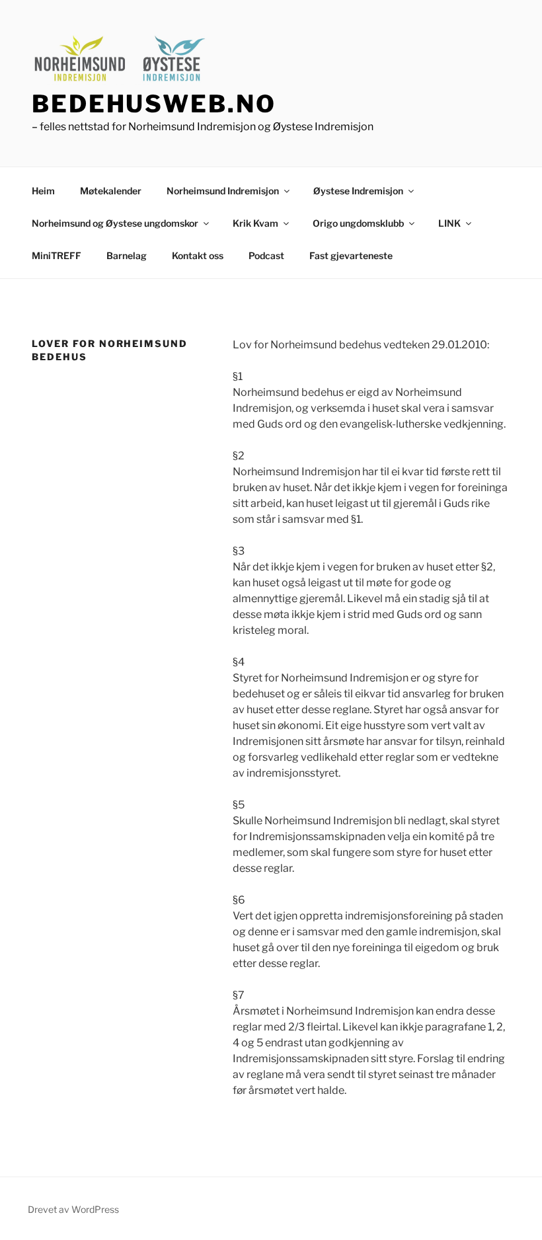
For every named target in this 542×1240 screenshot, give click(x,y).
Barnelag (126, 255)
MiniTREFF (56, 255)
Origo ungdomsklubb (358, 223)
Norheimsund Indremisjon (223, 190)
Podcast (266, 255)
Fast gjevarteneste (351, 255)
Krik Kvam (255, 223)
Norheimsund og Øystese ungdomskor (115, 223)
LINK (449, 223)
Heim (43, 190)
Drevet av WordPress (73, 1209)
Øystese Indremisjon (358, 190)
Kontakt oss (197, 255)
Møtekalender (110, 190)
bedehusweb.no (154, 103)
